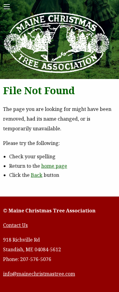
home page (54, 166)
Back (36, 175)
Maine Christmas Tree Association (56, 43)
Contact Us (15, 225)
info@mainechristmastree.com (39, 273)
